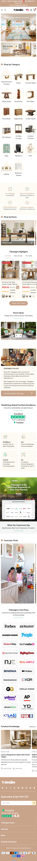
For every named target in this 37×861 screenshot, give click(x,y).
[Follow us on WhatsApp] (2, 788)
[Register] (34, 803)
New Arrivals (18, 256)
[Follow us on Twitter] (10, 788)
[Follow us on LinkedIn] (30, 788)
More (3, 835)
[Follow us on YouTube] (22, 788)
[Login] (31, 10)
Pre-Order (29, 256)
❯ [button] (32, 28)
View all (32, 726)
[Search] (5, 10)
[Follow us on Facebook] (6, 788)
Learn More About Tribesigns (14, 393)
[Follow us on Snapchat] (34, 788)
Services (4, 829)
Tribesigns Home (8, 823)
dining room (5, 751)
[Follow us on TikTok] (26, 788)
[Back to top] (33, 848)
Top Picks (8, 256)
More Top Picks (18, 303)
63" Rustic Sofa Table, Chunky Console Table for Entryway (9, 283)
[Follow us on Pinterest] (18, 788)
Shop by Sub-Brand (8, 842)
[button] (11, 39)
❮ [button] (4, 28)
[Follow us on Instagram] (14, 788)
